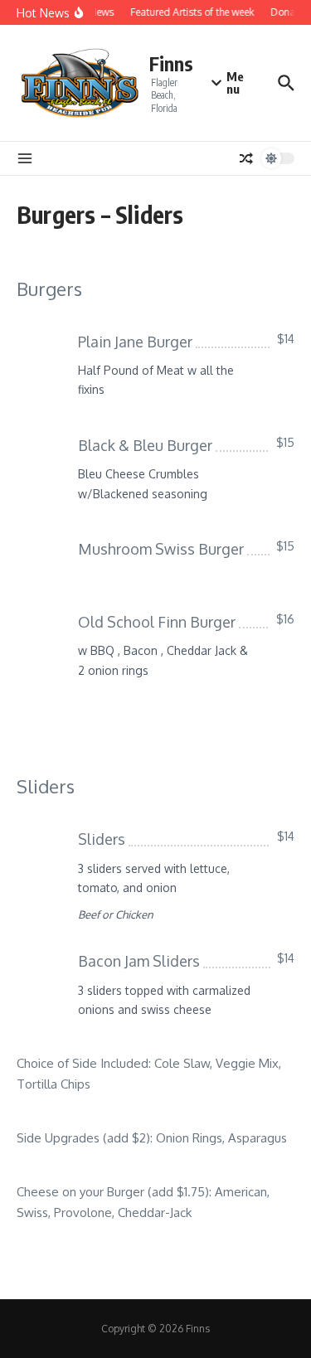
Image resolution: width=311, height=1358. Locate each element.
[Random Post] (246, 158)
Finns (171, 63)
